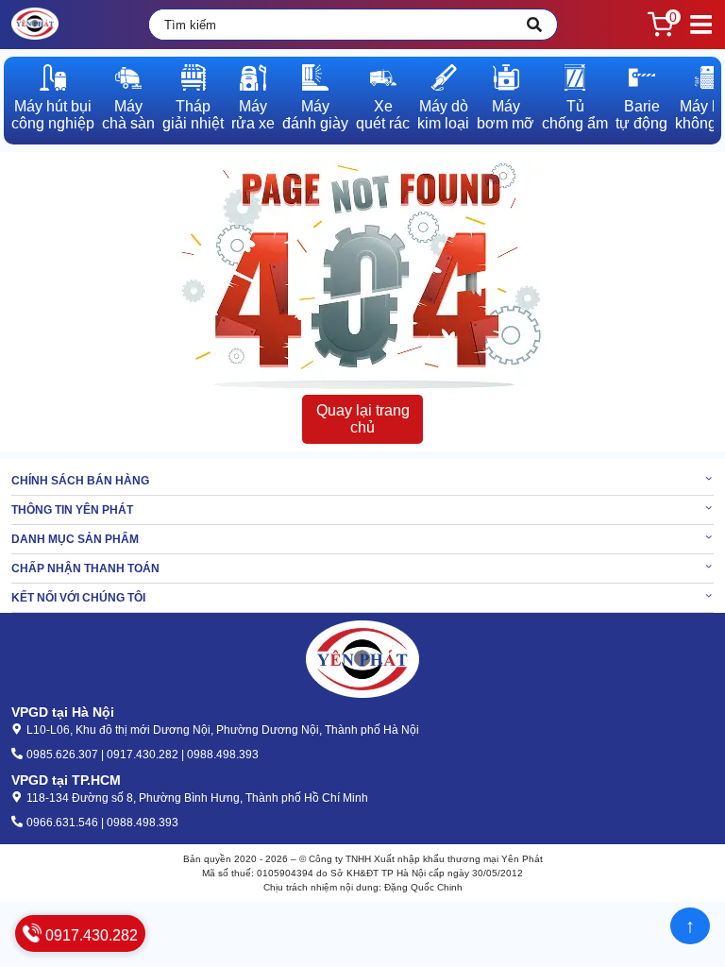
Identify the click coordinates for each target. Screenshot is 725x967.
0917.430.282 (90, 935)
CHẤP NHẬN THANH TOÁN (85, 568)
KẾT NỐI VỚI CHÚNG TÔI (78, 597)
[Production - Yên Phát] (35, 25)
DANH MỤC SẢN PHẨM (75, 539)
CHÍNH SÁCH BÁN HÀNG (80, 480)
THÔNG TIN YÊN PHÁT (72, 510)
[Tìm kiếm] (534, 24)
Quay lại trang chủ (363, 418)
